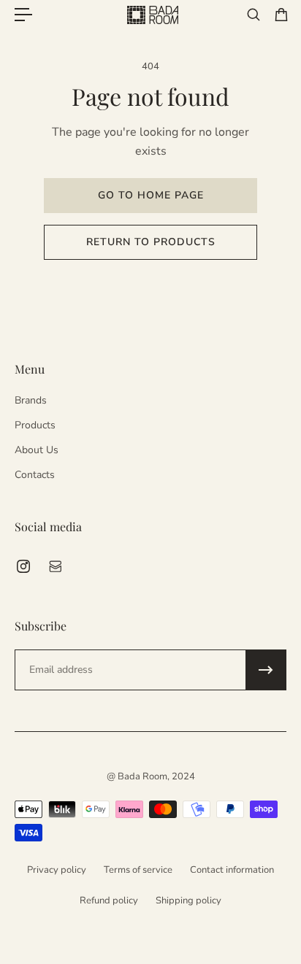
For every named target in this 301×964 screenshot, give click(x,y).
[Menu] (23, 14)
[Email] (55, 566)
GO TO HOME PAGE (151, 195)
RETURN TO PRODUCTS (151, 242)
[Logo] (152, 15)
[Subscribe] (265, 669)
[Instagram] (23, 566)
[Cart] (282, 14)
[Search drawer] (254, 14)
